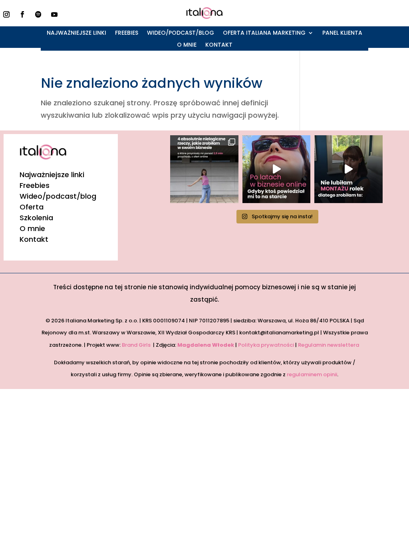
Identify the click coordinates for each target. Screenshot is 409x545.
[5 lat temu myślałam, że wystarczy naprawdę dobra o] (276, 169)
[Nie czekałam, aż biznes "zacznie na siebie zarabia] (204, 169)
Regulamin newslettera (329, 345)
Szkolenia (36, 218)
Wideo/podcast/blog (180, 33)
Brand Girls (137, 345)
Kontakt (218, 45)
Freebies (126, 33)
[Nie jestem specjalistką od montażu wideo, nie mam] (348, 169)
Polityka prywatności (266, 345)
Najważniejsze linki (76, 33)
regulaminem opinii (312, 374)
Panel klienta (342, 33)
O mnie (187, 45)
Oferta (32, 207)
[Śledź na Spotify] (38, 14)
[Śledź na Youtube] (54, 14)
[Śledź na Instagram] (6, 14)
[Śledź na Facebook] (22, 14)
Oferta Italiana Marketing (264, 33)
